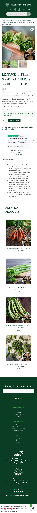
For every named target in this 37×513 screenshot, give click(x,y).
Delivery (18, 425)
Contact (18, 413)
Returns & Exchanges (18, 427)
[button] (32, 29)
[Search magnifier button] (29, 14)
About (18, 411)
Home (3, 20)
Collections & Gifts (11, 20)
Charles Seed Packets (15, 22)
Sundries (18, 443)
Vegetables (18, 439)
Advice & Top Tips (18, 415)
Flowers (18, 441)
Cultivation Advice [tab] (9, 159)
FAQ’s (18, 417)
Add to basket (14, 121)
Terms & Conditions (18, 429)
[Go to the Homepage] (18, 4)
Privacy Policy (18, 431)
